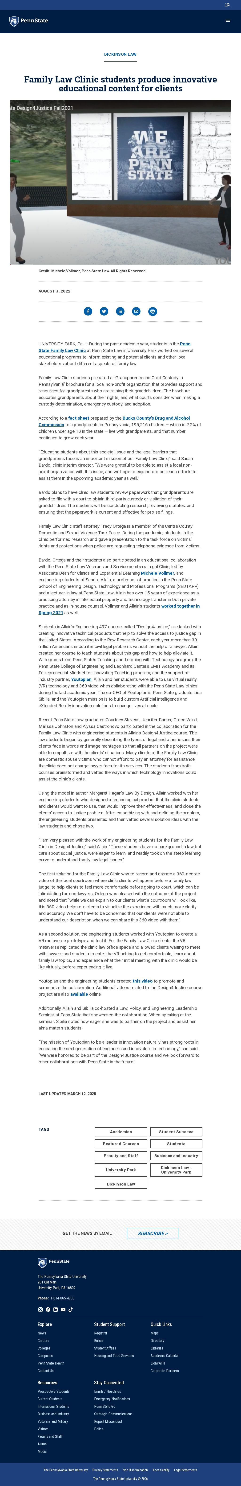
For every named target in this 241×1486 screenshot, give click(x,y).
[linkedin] (120, 312)
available (79, 994)
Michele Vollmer (157, 573)
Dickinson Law (120, 54)
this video (143, 981)
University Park (121, 1169)
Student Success (176, 1131)
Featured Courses (121, 1143)
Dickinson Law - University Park (176, 1169)
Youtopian (81, 679)
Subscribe (151, 1233)
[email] (136, 312)
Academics (121, 1131)
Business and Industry (176, 1155)
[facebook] (88, 312)
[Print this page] (152, 311)
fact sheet (78, 418)
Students (176, 1143)
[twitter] (104, 312)
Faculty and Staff (121, 1155)
